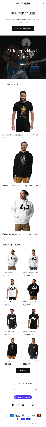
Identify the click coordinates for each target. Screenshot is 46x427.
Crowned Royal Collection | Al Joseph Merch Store (22, 135)
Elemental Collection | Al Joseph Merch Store (20, 185)
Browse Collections (23, 28)
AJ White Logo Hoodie (29, 302)
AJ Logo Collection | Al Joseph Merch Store (19, 234)
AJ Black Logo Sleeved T (30, 272)
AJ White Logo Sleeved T (9, 331)
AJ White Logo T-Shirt (29, 331)
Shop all (23, 64)
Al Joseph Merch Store (19, 423)
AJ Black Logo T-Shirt (8, 302)
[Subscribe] (35, 389)
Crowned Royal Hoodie (9, 361)
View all (23, 370)
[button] (2, 3)
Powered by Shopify (32, 423)
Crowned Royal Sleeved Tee (31, 361)
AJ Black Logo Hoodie (8, 272)
